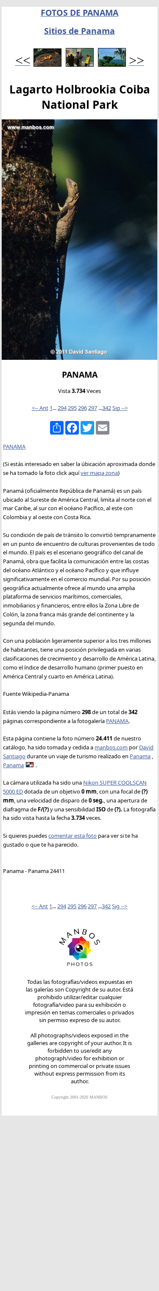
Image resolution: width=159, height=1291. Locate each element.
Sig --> (120, 408)
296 (82, 408)
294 (62, 408)
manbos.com (111, 747)
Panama (140, 756)
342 (106, 408)
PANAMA (14, 446)
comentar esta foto (72, 835)
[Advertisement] (79, 1207)
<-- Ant (40, 408)
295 (72, 408)
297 (92, 408)
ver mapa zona (99, 473)
